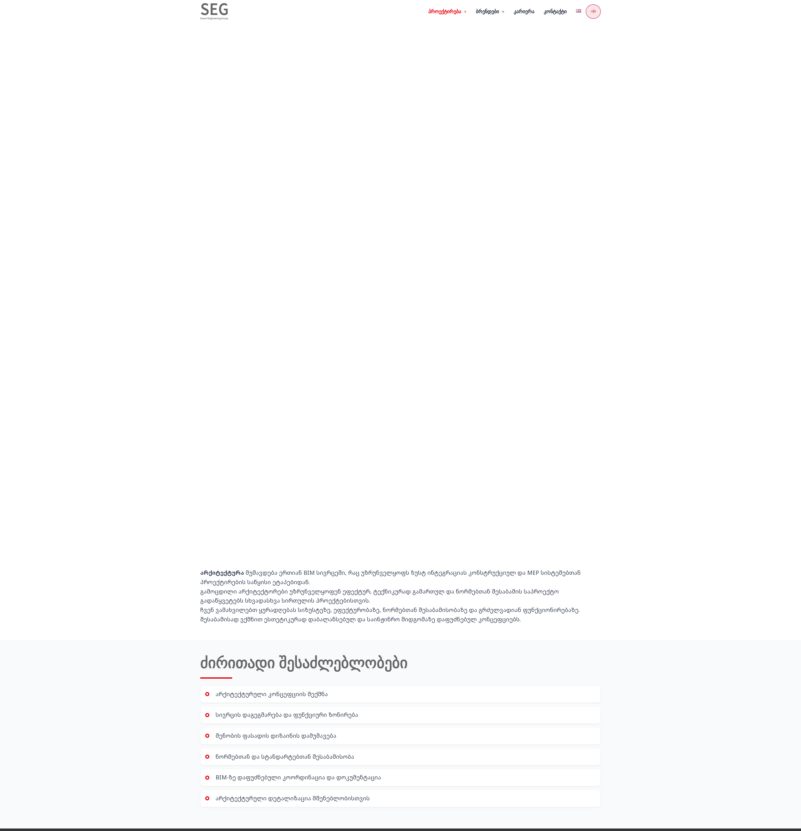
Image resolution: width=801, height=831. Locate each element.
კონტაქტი (555, 11)
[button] (447, 11)
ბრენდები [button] (490, 11)
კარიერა (524, 11)
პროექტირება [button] (447, 11)
